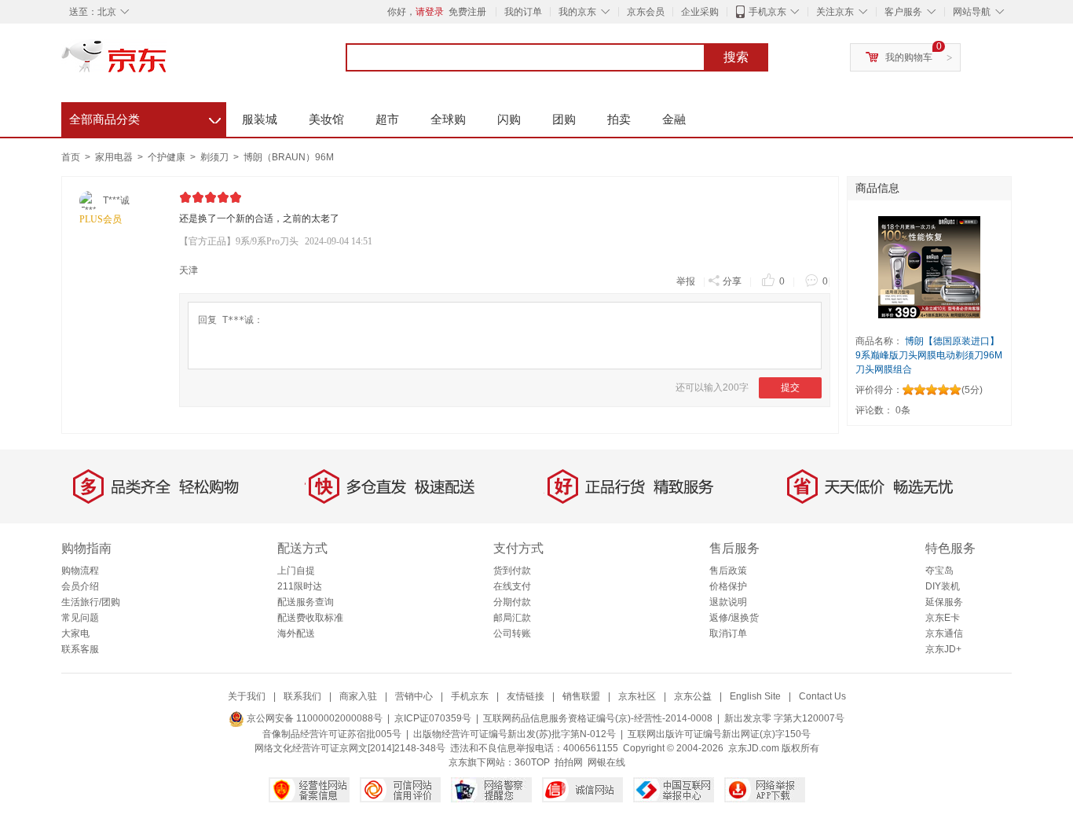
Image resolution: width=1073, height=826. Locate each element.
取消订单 (728, 633)
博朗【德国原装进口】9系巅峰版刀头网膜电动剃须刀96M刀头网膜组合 (928, 355)
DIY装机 (942, 586)
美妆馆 (326, 119)
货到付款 (512, 570)
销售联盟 (581, 696)
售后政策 (728, 570)
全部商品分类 (145, 117)
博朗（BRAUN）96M (289, 157)
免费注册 (467, 11)
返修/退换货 (734, 617)
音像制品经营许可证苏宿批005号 (331, 734)
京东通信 (944, 633)
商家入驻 (358, 696)
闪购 (509, 119)
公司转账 (512, 633)
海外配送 (296, 633)
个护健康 (168, 157)
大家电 (75, 633)
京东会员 (646, 11)
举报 (685, 281)
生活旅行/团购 (90, 602)
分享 (732, 281)
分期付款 (512, 602)
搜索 (736, 57)
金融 (674, 119)
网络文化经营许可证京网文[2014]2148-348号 (350, 748)
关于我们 (247, 696)
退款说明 (728, 602)
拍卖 (619, 119)
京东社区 (637, 696)
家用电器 (115, 157)
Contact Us (822, 696)
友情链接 (525, 696)
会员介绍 (80, 586)
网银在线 (606, 762)
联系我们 (302, 696)
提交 (790, 387)
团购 (564, 119)
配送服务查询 (305, 602)
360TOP (532, 762)
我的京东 (577, 11)
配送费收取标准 (310, 617)
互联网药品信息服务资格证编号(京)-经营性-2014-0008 (597, 718)
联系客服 (80, 649)
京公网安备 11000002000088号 (313, 718)
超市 (387, 119)
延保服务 (944, 602)
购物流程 (80, 570)
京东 (167, 62)
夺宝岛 (939, 570)
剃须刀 (215, 157)
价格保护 (728, 586)
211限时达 (299, 586)
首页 (70, 157)
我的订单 (523, 11)
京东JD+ (943, 649)
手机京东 (767, 11)
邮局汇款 (512, 617)
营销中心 (414, 696)
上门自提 (296, 570)
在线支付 (512, 586)
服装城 (259, 119)
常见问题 (80, 617)
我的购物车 (908, 57)
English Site (755, 696)
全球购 (448, 119)
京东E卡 (942, 617)
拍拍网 (569, 762)
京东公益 (693, 696)
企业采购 (700, 11)
